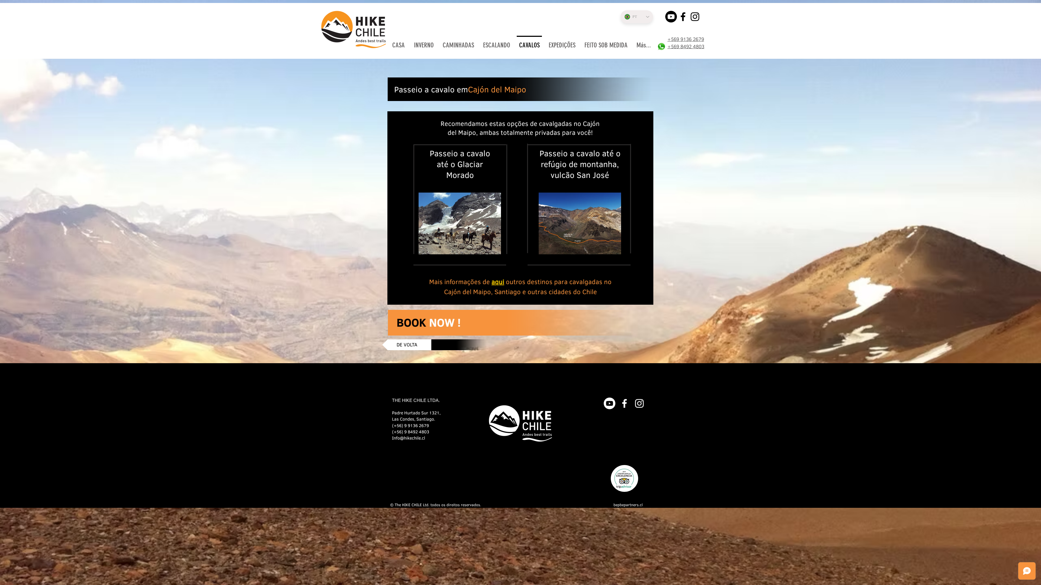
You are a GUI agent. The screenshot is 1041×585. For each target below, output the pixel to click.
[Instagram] (695, 16)
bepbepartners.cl (628, 504)
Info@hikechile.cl (408, 438)
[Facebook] (683, 16)
